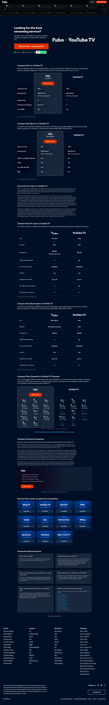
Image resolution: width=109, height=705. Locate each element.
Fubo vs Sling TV (62, 595)
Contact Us (97, 692)
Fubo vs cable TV (62, 601)
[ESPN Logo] (41, 52)
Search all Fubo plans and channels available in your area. (54, 432)
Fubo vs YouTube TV (63, 596)
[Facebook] (101, 685)
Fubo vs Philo (61, 599)
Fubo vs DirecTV (62, 598)
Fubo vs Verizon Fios (63, 604)
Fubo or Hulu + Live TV (64, 609)
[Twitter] (104, 685)
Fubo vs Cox (61, 602)
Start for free (101, 2)
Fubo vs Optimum (62, 608)
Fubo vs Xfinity (62, 605)
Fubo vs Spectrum (63, 607)
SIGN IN (92, 2)
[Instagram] (98, 685)
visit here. (45, 560)
